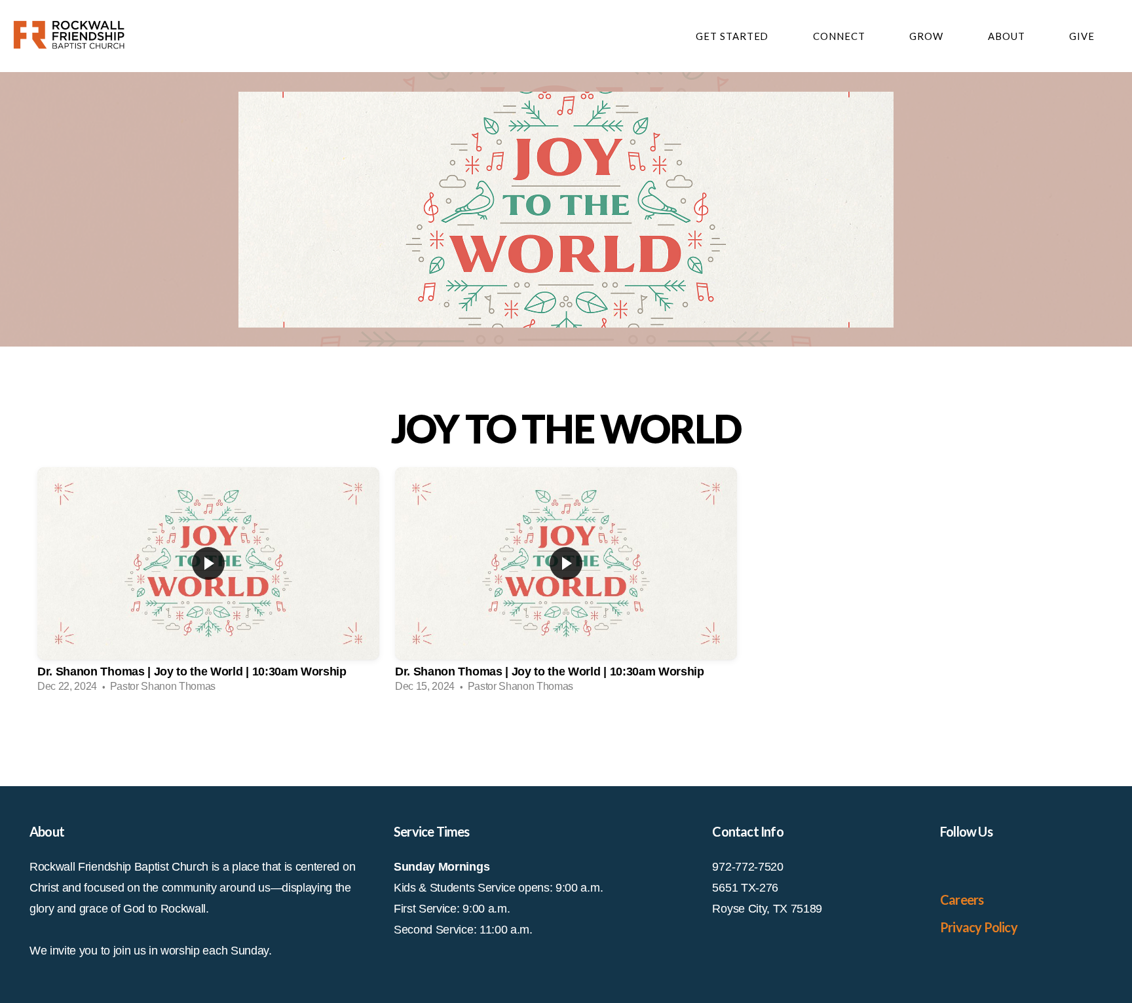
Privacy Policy (978, 927)
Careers (961, 899)
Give (1082, 36)
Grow (927, 36)
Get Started (733, 36)
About (1007, 36)
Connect (840, 36)
